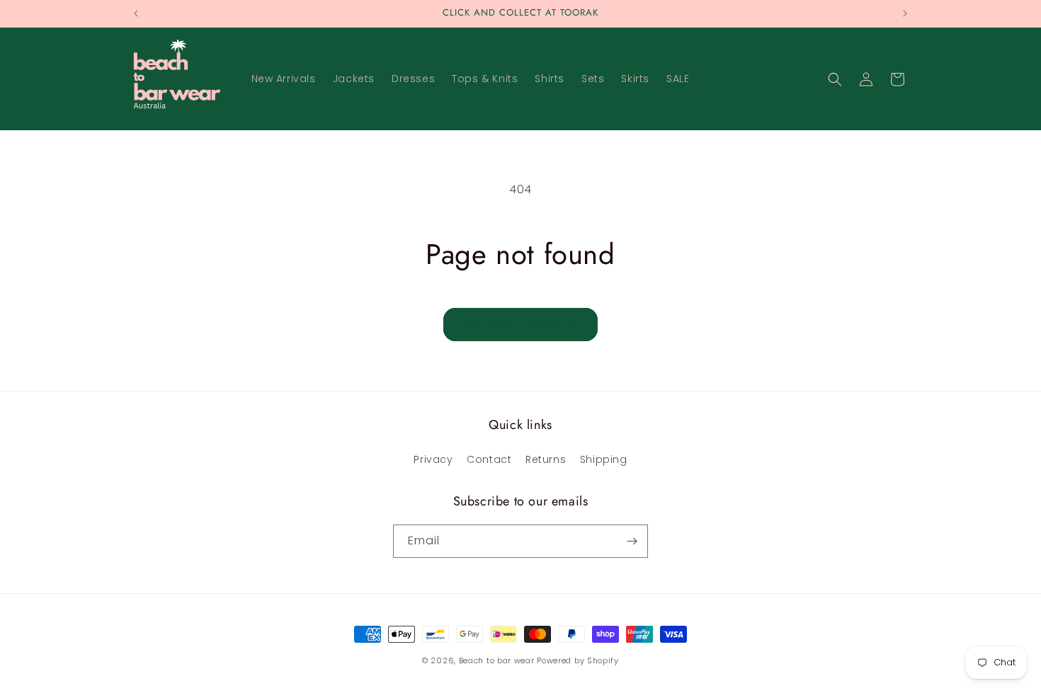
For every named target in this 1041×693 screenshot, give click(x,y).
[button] (835, 79)
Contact (489, 459)
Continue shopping (520, 323)
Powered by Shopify (578, 660)
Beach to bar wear (497, 660)
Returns (545, 459)
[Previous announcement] (136, 13)
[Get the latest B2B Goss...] (631, 541)
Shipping (603, 459)
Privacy (433, 459)
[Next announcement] (905, 13)
